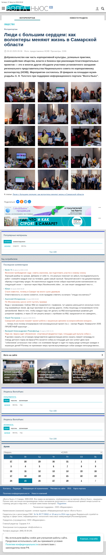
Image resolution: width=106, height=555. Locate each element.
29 (39, 461)
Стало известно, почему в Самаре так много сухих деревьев (32, 292)
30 (53, 461)
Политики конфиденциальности (22, 544)
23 (95, 476)
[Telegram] (25, 201)
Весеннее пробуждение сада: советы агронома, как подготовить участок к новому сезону (45, 273)
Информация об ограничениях (35, 488)
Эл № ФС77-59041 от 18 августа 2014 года (51, 514)
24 (11, 481)
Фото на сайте (10, 355)
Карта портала (79, 488)
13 (53, 471)
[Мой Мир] (29, 201)
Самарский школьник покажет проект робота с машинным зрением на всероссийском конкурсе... (49, 321)
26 (39, 481)
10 (11, 471)
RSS (69, 488)
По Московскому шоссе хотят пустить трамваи (26, 302)
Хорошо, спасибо (89, 539)
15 (81, 471)
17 (11, 476)
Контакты (7, 488)
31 (67, 461)
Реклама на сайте (57, 488)
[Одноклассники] (21, 201)
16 (95, 471)
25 (25, 481)
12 (39, 471)
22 (81, 476)
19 (39, 476)
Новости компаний (39, 493)
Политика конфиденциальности (16, 493)
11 (25, 471)
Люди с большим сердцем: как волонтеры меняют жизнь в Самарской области (48, 194)
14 (67, 471)
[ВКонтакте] (17, 201)
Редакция (17, 488)
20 (53, 476)
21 (67, 476)
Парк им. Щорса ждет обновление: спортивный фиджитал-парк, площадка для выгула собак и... (48, 334)
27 (11, 461)
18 (25, 476)
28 (25, 461)
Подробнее (61, 503)
